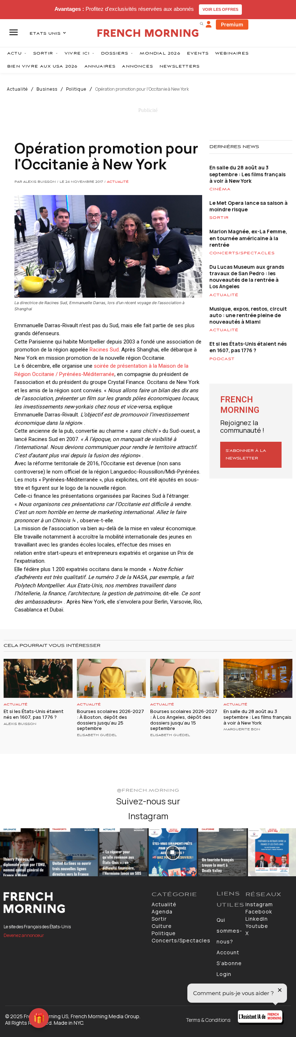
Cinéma (220, 189)
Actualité (17, 89)
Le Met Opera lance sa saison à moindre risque (248, 206)
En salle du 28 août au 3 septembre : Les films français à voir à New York (247, 174)
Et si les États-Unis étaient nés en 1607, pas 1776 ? (248, 347)
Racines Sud (104, 349)
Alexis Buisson (20, 724)
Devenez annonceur (24, 935)
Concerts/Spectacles (242, 253)
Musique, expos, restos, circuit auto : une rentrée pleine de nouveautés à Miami (248, 315)
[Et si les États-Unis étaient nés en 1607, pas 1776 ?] (38, 678)
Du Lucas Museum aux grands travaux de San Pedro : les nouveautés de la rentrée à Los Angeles (246, 276)
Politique (76, 89)
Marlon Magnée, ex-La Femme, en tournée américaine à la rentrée (248, 238)
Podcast (222, 359)
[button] (201, 23)
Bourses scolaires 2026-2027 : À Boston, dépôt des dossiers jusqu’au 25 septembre (110, 719)
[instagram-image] (24, 852)
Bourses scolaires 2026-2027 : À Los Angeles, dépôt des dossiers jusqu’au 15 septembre (183, 719)
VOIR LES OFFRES (220, 9)
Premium (232, 24)
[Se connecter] (209, 24)
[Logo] (74, 902)
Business (46, 89)
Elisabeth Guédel (97, 735)
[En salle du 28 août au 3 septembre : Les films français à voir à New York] (257, 678)
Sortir (219, 218)
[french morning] (148, 33)
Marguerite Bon (241, 729)
